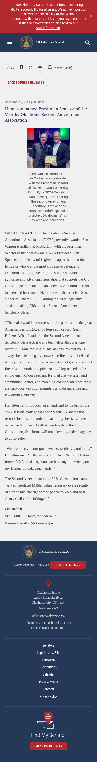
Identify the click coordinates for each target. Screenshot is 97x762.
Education (48, 660)
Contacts (48, 689)
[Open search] (87, 42)
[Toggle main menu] (9, 42)
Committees (48, 667)
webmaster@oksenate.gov (48, 616)
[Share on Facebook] (21, 68)
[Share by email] (40, 68)
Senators (48, 645)
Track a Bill (42, 564)
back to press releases (26, 82)
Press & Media (48, 682)
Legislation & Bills (48, 653)
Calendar (48, 674)
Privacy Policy (48, 696)
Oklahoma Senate (50, 42)
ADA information (48, 28)
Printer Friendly (63, 68)
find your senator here (48, 746)
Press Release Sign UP (68, 564)
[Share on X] (30, 68)
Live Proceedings (24, 564)
